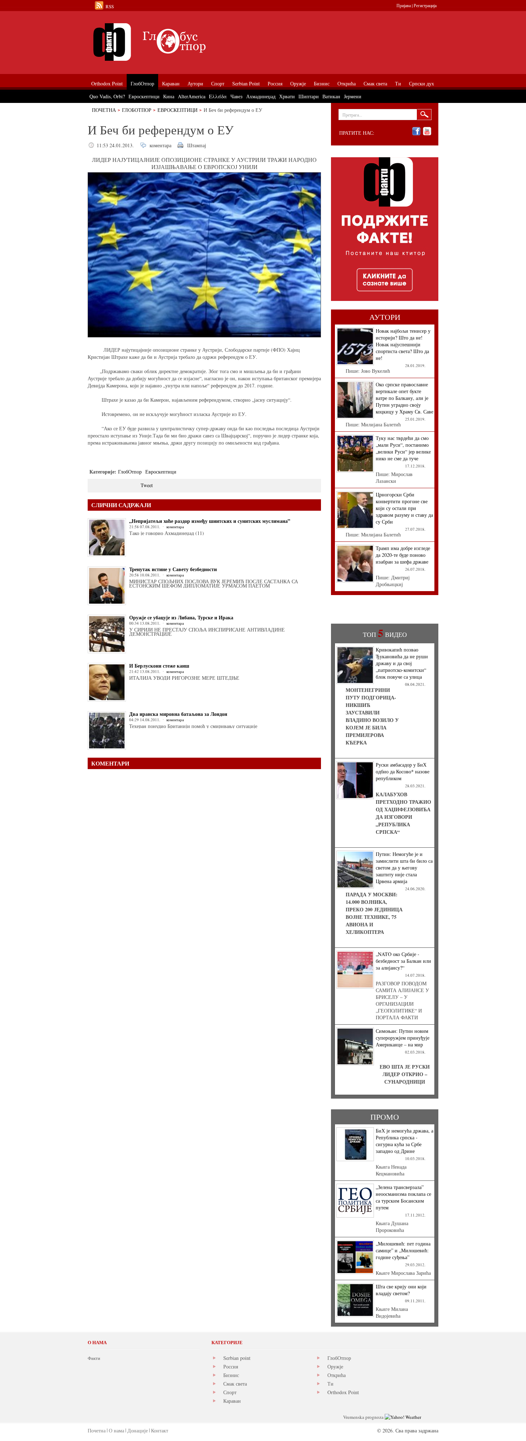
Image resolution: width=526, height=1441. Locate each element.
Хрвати (287, 96)
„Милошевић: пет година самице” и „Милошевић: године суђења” (403, 1250)
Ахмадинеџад (261, 96)
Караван (232, 1400)
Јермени (352, 96)
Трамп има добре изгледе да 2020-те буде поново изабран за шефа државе (403, 555)
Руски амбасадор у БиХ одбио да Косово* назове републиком (402, 771)
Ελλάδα (218, 96)
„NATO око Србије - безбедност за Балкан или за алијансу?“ (403, 961)
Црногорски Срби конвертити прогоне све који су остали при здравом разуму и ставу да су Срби (404, 508)
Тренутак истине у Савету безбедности (173, 569)
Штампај (196, 145)
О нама (116, 1430)
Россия (230, 1366)
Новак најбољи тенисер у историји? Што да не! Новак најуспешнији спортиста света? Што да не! (403, 344)
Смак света (235, 1383)
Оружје (335, 1366)
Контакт (159, 1430)
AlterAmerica (191, 96)
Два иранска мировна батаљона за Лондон (178, 714)
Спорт (230, 1392)
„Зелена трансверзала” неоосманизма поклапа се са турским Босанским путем (403, 1197)
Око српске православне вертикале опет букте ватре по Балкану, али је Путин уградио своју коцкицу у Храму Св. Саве (404, 398)
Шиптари (308, 96)
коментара (160, 145)
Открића (336, 1375)
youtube (427, 131)
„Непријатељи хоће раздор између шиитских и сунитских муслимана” (209, 521)
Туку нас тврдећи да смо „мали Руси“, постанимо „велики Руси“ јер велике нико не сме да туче (403, 448)
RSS (110, 6)
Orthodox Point (343, 1392)
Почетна (104, 110)
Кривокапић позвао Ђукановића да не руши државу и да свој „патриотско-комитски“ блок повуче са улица (402, 663)
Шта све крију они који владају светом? (401, 1290)
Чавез (236, 96)
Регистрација (425, 5)
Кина (168, 96)
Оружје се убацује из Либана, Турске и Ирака (181, 617)
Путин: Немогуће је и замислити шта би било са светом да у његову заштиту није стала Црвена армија (404, 868)
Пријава (403, 5)
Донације (137, 1430)
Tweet (147, 485)
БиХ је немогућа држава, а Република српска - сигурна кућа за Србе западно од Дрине (404, 1140)
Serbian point (236, 1358)
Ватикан (331, 96)
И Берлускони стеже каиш (159, 665)
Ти (330, 1383)
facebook (416, 131)
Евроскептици (177, 110)
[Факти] (168, 42)
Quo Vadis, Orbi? (107, 96)
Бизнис (231, 1375)
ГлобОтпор (136, 110)
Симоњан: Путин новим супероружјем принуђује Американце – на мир (402, 1037)
